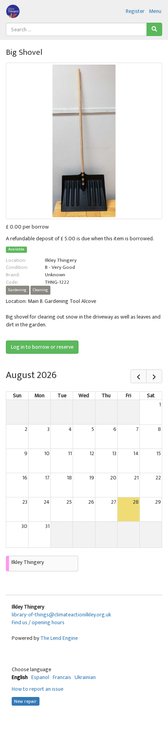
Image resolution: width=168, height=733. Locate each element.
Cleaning (40, 290)
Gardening (17, 290)
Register (135, 11)
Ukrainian (85, 677)
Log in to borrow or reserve (42, 346)
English (20, 677)
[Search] (154, 29)
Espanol (40, 677)
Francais (62, 677)
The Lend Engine (59, 638)
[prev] (138, 376)
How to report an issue (37, 688)
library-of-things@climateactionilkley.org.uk (61, 614)
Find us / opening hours (38, 622)
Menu (155, 11)
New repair (25, 701)
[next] (154, 376)
